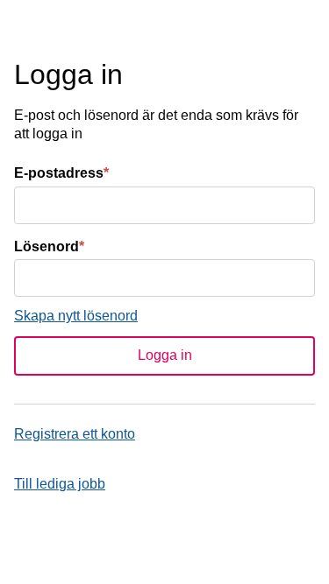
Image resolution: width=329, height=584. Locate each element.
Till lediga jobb (59, 483)
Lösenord (49, 246)
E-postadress (61, 172)
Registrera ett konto (74, 433)
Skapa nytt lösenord (76, 315)
